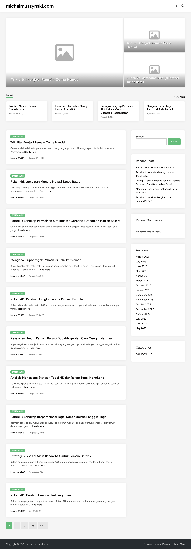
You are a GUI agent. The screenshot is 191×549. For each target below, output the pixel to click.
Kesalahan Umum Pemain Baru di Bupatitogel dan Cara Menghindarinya (61, 338)
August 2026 (143, 256)
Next (43, 525)
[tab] (9, 95)
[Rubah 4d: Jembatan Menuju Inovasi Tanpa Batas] (154, 70)
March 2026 (142, 280)
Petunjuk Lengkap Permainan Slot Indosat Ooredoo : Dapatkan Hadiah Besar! (117, 109)
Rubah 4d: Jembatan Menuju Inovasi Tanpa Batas (45, 181)
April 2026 (141, 275)
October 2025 (143, 304)
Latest (9, 95)
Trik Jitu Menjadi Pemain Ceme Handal (37, 142)
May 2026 (141, 271)
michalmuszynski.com (30, 6)
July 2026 (141, 261)
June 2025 (141, 323)
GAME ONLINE (18, 137)
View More (179, 96)
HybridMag (179, 544)
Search (140, 136)
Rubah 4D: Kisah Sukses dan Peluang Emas (40, 495)
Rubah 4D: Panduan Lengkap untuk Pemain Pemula (46, 299)
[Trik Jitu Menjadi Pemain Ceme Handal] (64, 52)
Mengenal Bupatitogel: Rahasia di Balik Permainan (45, 260)
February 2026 (143, 285)
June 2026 (141, 266)
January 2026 (143, 290)
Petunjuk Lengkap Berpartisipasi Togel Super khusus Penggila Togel (58, 417)
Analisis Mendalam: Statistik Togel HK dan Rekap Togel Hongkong (57, 377)
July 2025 (141, 318)
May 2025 (141, 328)
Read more (30, 151)
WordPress (162, 544)
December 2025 (144, 294)
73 (33, 525)
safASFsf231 (19, 158)
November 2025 (144, 299)
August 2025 (143, 314)
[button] (109, 21)
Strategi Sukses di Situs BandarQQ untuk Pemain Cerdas (50, 456)
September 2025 (145, 309)
